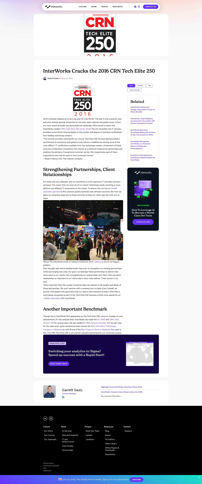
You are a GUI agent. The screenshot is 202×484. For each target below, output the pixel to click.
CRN (149, 85)
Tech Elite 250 (135, 90)
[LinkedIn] (45, 420)
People (88, 427)
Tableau (97, 262)
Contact (127, 427)
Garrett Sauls (53, 78)
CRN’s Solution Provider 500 (97, 323)
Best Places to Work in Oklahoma (95, 329)
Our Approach (50, 439)
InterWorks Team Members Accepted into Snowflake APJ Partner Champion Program (143, 121)
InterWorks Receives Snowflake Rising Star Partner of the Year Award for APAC (143, 132)
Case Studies (67, 446)
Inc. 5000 (101, 319)
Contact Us (150, 7)
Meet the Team (92, 431)
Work (63, 427)
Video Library (111, 443)
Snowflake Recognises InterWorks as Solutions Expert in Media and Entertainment (141, 145)
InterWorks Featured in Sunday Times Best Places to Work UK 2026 (143, 109)
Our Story (48, 431)
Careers (89, 435)
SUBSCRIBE (136, 480)
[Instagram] (51, 420)
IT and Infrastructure (68, 440)
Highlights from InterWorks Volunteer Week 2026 (121, 387)
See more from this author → (111, 396)
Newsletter (110, 454)
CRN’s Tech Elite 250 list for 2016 (75, 129)
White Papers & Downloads (112, 449)
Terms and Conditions (51, 466)
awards (140, 85)
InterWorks (54, 7)
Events (108, 435)
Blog (107, 431)
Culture (46, 427)
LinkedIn (63, 397)
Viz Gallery (110, 439)
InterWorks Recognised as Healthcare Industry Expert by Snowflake (143, 157)
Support (128, 431)
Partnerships (67, 450)
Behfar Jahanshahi (52, 298)
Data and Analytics (70, 435)
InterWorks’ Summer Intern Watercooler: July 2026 (121, 392)
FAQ (45, 468)
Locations (90, 439)
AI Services (67, 431)
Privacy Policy (48, 463)
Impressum (47, 470)
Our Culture (49, 435)
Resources (108, 427)
